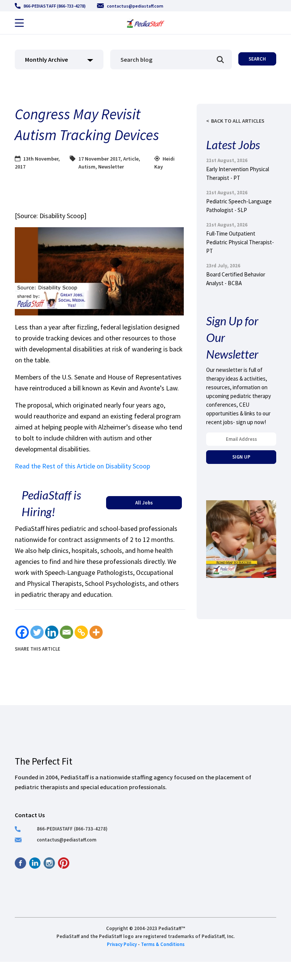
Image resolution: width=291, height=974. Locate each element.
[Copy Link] (81, 632)
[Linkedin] (51, 632)
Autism (86, 166)
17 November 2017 (99, 158)
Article (131, 158)
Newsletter (111, 166)
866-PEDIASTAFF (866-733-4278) (54, 6)
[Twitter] (37, 632)
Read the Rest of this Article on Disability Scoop (82, 466)
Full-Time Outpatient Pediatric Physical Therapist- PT (240, 242)
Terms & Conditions (163, 944)
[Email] (66, 632)
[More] (96, 632)
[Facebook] (22, 632)
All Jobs (144, 502)
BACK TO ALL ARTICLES (237, 120)
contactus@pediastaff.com (135, 6)
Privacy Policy (122, 944)
